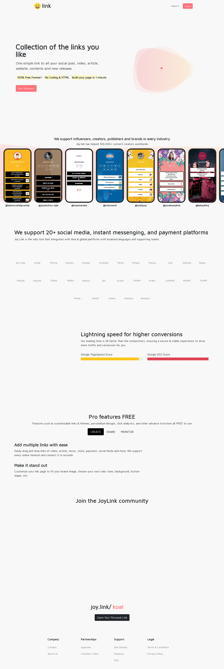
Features (119, 654)
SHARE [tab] (111, 432)
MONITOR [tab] (127, 432)
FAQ (116, 661)
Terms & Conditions (158, 648)
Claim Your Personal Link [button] (112, 618)
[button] (43, 6)
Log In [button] (187, 6)
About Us (53, 654)
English (175, 6)
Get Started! (26, 88)
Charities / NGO (89, 654)
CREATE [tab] (95, 432)
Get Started (120, 648)
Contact (52, 648)
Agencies (86, 648)
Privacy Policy (155, 654)
